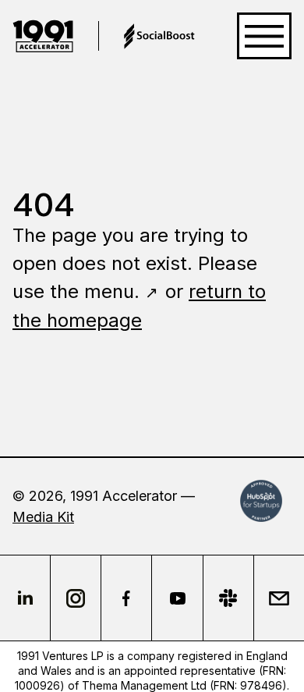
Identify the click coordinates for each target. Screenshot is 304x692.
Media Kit (43, 517)
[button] (264, 35)
